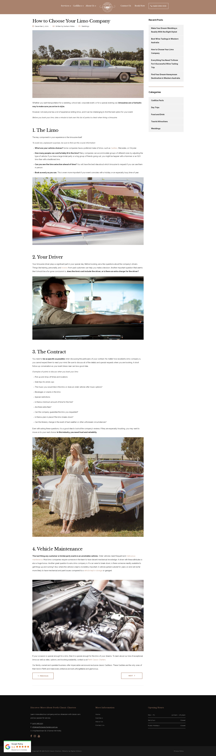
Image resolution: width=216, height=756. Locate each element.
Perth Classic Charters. (97, 660)
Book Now (140, 6)
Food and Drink (157, 114)
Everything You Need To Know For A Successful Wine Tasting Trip (164, 63)
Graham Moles (69, 26)
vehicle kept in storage (93, 571)
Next (130, 676)
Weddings (85, 26)
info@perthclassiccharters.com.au (45, 727)
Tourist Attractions (159, 122)
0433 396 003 (159, 6)
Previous (44, 676)
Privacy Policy (179, 751)
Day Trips (155, 107)
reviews (65, 268)
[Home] (107, 7)
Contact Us (125, 6)
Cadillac (114, 148)
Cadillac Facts (157, 100)
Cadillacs (99, 718)
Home (98, 714)
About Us (90, 6)
